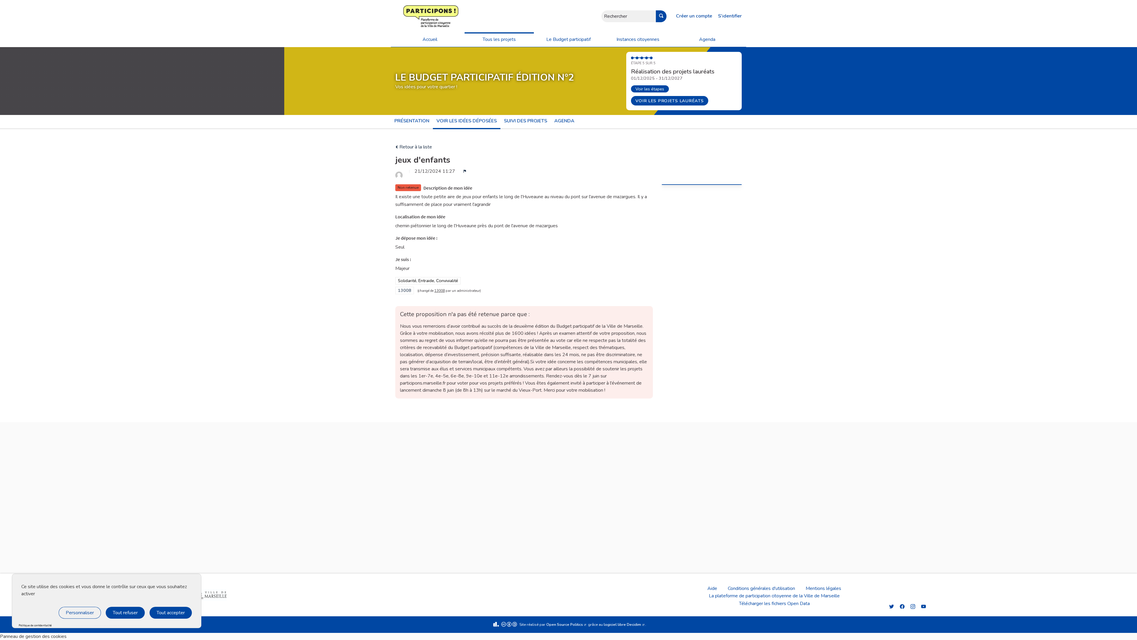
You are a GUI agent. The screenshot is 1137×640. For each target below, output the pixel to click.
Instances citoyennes (637, 39)
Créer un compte (694, 16)
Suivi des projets (525, 121)
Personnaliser (80, 612)
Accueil (430, 39)
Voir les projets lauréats (669, 101)
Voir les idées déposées (466, 121)
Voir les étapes (649, 89)
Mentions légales (823, 588)
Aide (712, 588)
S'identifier (730, 16)
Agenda (707, 39)
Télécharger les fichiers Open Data (774, 603)
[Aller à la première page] (413, 16)
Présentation (411, 121)
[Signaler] (464, 171)
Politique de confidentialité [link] (35, 625)
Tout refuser (125, 612)
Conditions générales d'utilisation (761, 588)
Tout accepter (171, 612)
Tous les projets (499, 39)
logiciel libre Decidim (624, 624)
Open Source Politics (566, 624)
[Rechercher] (661, 16)
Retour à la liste (415, 147)
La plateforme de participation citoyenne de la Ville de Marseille (774, 596)
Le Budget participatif (568, 39)
